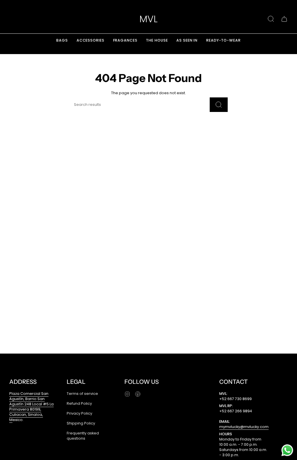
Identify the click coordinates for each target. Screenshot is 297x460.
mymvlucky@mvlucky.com (244, 426)
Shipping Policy (81, 423)
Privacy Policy (79, 413)
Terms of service (82, 393)
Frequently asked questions (83, 436)
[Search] (219, 104)
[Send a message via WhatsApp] (287, 450)
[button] (271, 19)
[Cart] (284, 19)
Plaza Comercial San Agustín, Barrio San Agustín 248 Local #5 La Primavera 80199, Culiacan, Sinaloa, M (31, 406)
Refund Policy (79, 403)
